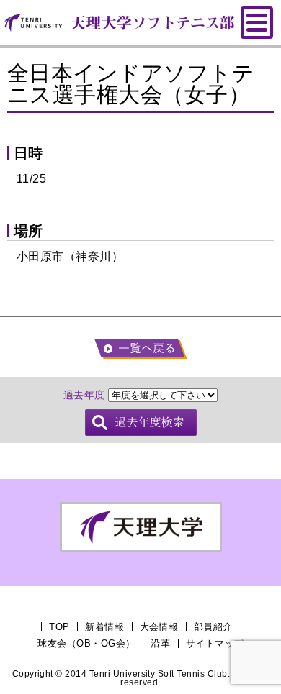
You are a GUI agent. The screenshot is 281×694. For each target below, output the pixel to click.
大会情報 (159, 626)
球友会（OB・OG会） (86, 643)
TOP (59, 626)
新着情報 (104, 626)
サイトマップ (215, 643)
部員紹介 (213, 626)
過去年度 (84, 395)
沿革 (160, 643)
